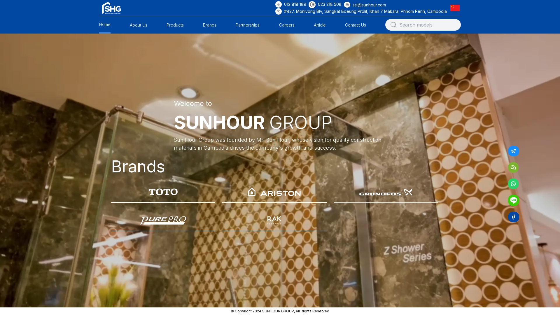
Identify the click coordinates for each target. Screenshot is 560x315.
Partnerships (248, 24)
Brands (209, 24)
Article (320, 24)
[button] (456, 8)
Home (105, 24)
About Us (138, 24)
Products (175, 24)
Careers (287, 24)
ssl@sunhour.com (369, 4)
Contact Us (355, 24)
